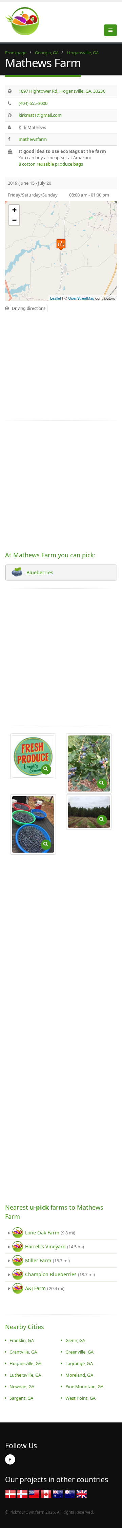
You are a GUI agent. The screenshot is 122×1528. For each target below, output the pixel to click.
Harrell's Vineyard (54, 1246)
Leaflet (55, 298)
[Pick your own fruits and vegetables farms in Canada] (46, 1493)
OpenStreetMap (81, 298)
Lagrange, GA (79, 1363)
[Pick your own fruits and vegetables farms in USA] (34, 1493)
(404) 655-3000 (33, 103)
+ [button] (14, 210)
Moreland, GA (79, 1375)
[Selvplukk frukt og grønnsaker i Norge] (22, 1493)
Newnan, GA (22, 1386)
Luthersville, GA (25, 1375)
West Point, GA (80, 1398)
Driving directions (28, 308)
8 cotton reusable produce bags (51, 164)
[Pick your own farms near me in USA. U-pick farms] (26, 21)
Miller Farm (47, 1260)
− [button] (14, 220)
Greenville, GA (79, 1352)
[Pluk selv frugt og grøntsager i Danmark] (10, 1493)
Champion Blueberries (60, 1274)
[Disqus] (61, 940)
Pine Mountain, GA (84, 1386)
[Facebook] (10, 1459)
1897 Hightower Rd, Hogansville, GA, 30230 (62, 91)
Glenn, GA (75, 1340)
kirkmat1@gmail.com (40, 115)
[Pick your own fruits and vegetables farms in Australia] (58, 1493)
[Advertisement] (62, 363)
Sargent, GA (21, 1398)
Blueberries (38, 572)
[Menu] (110, 30)
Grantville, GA (23, 1352)
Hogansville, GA (25, 1363)
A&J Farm (44, 1288)
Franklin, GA (21, 1340)
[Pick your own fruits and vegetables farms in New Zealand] (69, 1493)
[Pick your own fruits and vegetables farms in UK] (81, 1493)
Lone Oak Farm (50, 1232)
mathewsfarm (33, 139)
